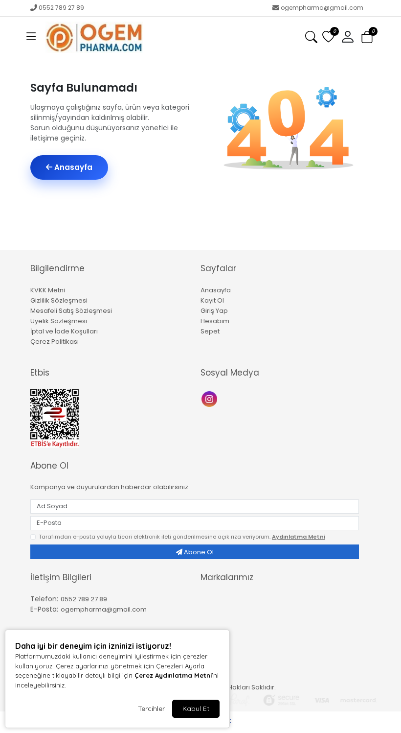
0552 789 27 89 (61, 7)
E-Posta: (44, 609)
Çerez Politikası (54, 341)
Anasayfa (72, 167)
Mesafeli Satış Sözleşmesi (71, 310)
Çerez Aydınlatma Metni (173, 675)
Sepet (210, 331)
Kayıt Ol (212, 300)
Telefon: (44, 599)
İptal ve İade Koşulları (64, 331)
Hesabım (214, 321)
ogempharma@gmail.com (322, 7)
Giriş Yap (214, 310)
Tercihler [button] (151, 708)
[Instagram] (210, 397)
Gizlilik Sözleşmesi (59, 300)
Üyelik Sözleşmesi (58, 321)
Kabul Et (195, 708)
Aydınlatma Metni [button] (298, 537)
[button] (31, 37)
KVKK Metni (47, 290)
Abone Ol (198, 552)
